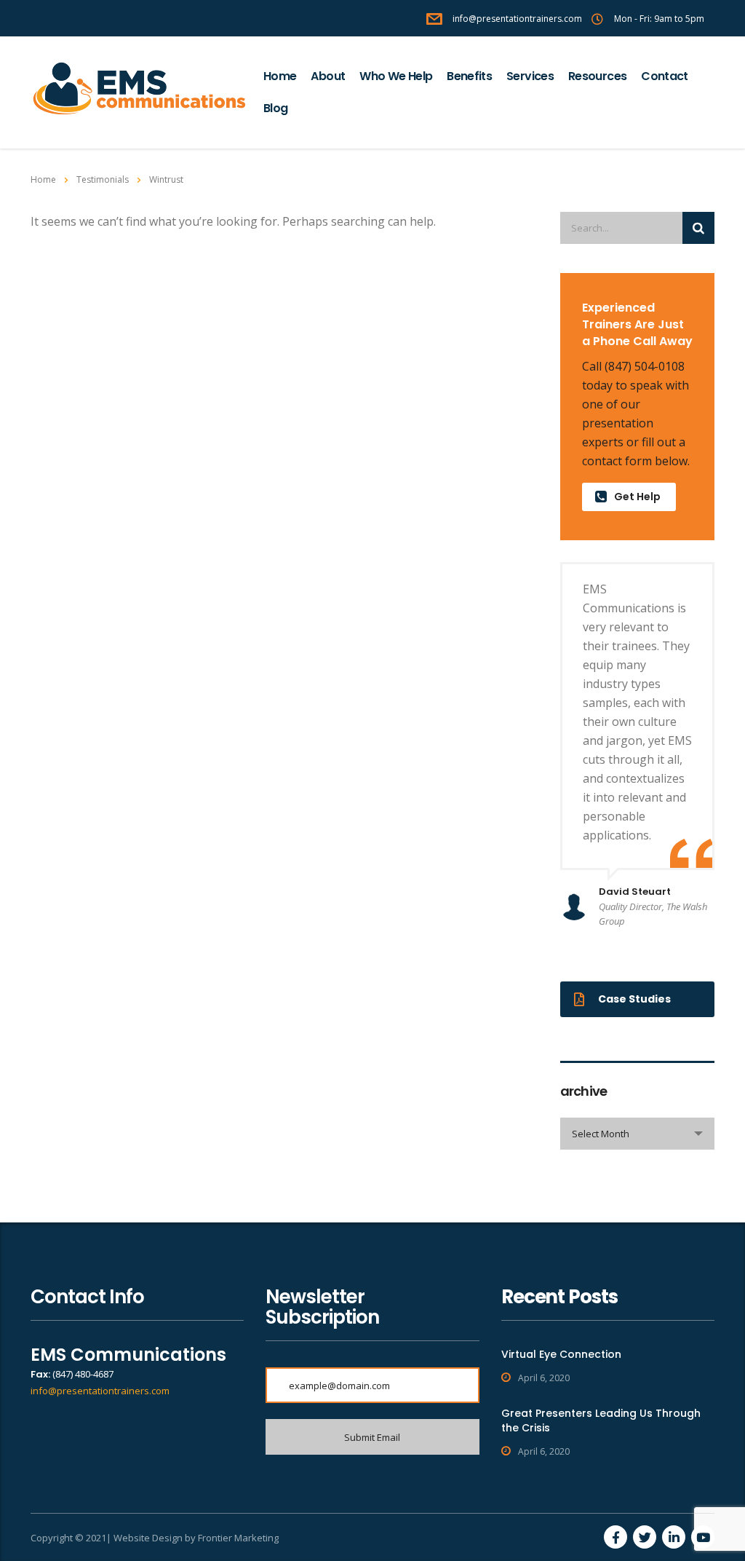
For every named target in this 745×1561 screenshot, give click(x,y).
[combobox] (637, 1134)
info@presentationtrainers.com (100, 1390)
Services (530, 76)
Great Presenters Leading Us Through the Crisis (601, 1420)
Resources (597, 76)
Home (279, 76)
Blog (275, 108)
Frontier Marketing (238, 1537)
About (328, 76)
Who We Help (395, 76)
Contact (664, 76)
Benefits (469, 76)
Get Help (637, 496)
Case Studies (634, 999)
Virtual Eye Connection (561, 1354)
